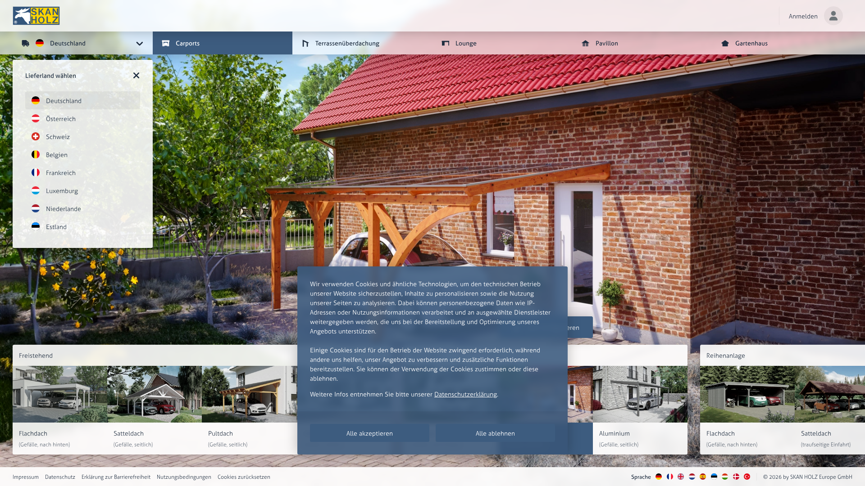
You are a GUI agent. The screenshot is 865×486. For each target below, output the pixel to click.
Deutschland (64, 100)
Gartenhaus (751, 43)
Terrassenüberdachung (347, 43)
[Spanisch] (703, 477)
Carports (188, 43)
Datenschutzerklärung (465, 394)
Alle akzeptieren (369, 433)
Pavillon (607, 43)
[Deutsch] (659, 477)
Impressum (26, 477)
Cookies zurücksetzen (244, 477)
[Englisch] (681, 477)
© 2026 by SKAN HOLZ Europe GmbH (807, 477)
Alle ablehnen (495, 433)
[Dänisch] (736, 477)
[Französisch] (670, 477)
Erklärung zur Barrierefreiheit (116, 477)
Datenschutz (60, 477)
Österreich (61, 118)
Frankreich (61, 172)
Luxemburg (62, 190)
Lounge (466, 43)
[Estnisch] (714, 477)
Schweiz (58, 136)
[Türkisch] (747, 477)
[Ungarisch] (725, 477)
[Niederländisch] (692, 477)
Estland (56, 226)
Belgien (57, 154)
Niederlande (63, 208)
